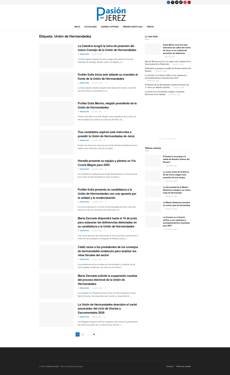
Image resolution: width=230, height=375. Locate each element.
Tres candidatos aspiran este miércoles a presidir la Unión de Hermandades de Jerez (106, 134)
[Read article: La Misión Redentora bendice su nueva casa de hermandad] (153, 207)
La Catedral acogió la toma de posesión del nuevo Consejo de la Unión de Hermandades (107, 48)
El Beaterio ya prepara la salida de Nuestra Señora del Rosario (168, 69)
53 (94, 334)
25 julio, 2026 (97, 83)
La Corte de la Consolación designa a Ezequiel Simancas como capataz (164, 93)
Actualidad (90, 26)
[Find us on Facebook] (168, 2)
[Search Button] (190, 26)
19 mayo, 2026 (97, 288)
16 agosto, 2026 (170, 181)
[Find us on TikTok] (181, 2)
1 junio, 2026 (97, 259)
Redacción (84, 54)
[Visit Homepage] (115, 14)
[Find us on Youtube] (189, 2)
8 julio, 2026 (96, 111)
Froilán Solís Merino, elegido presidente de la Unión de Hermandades (107, 105)
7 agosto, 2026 (178, 64)
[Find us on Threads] (176, 2)
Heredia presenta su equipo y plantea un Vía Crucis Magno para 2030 (106, 162)
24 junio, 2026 (97, 169)
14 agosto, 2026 (170, 209)
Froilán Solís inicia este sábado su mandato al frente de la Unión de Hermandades (108, 76)
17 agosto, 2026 (160, 71)
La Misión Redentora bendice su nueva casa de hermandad (176, 204)
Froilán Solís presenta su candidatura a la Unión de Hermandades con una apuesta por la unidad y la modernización (107, 193)
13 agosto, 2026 (152, 81)
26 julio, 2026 (97, 54)
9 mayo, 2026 (96, 317)
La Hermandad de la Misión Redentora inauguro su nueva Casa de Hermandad (176, 190)
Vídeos (150, 26)
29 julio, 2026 (169, 57)
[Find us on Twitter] (172, 2)
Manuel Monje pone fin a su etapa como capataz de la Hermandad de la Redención (168, 62)
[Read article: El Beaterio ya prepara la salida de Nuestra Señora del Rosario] (153, 160)
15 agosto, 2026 (170, 196)
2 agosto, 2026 (174, 94)
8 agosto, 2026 (178, 87)
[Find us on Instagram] (185, 2)
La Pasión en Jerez (52, 366)
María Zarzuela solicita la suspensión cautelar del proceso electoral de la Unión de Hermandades (107, 279)
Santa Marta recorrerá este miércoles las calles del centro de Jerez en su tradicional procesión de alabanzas (177, 49)
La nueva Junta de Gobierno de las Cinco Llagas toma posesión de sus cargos (176, 174)
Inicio (77, 26)
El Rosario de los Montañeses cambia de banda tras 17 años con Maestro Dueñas (167, 86)
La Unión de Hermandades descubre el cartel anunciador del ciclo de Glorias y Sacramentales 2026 (107, 308)
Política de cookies (183, 366)
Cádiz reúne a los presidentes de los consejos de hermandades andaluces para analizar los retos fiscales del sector (108, 251)
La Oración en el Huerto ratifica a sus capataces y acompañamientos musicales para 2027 (166, 76)
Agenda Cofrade (110, 26)
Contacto (170, 366)
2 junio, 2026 (97, 230)
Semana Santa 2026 (132, 26)
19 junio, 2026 (97, 202)
